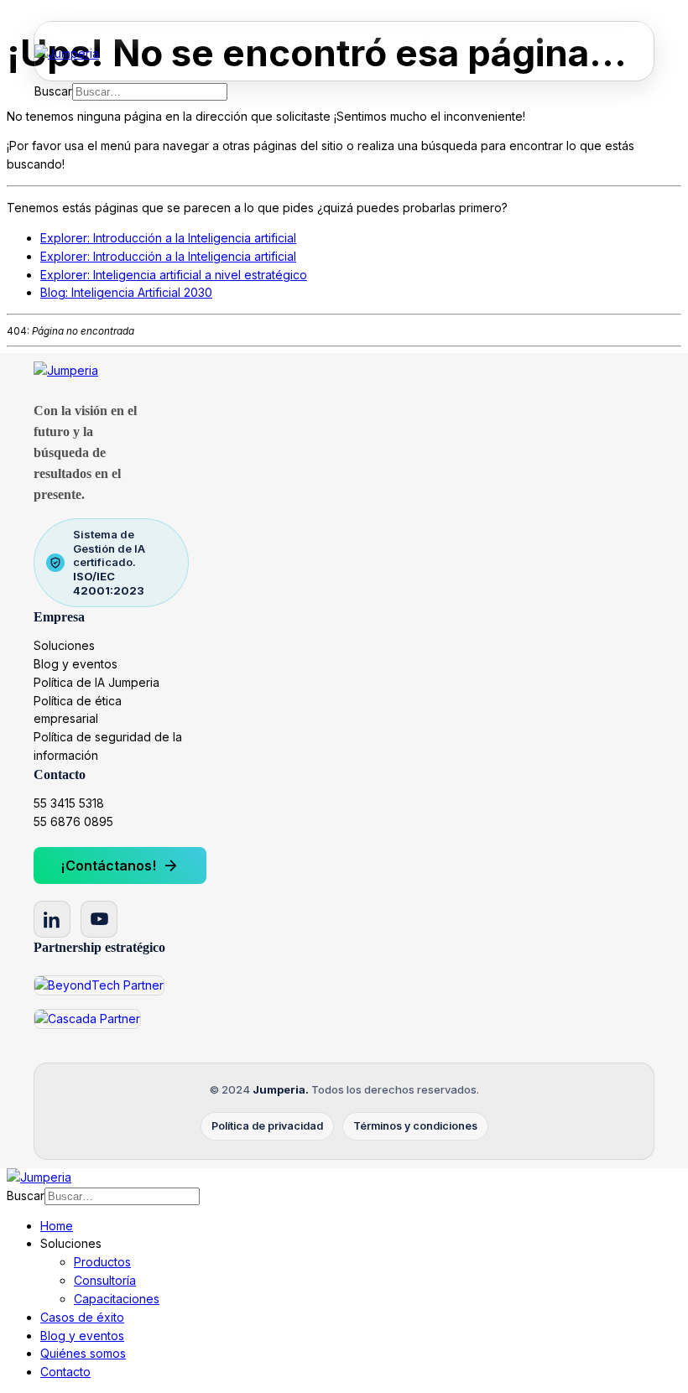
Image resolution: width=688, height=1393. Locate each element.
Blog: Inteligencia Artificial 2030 (126, 292)
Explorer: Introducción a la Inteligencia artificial (168, 238)
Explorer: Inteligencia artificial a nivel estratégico (173, 275)
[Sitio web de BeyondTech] (99, 985)
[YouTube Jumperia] (99, 919)
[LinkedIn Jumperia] (52, 919)
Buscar (53, 91)
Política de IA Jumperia (96, 682)
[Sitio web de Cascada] (87, 1019)
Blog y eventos (75, 664)
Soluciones (64, 645)
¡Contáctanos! (120, 865)
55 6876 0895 (73, 821)
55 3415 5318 (69, 803)
